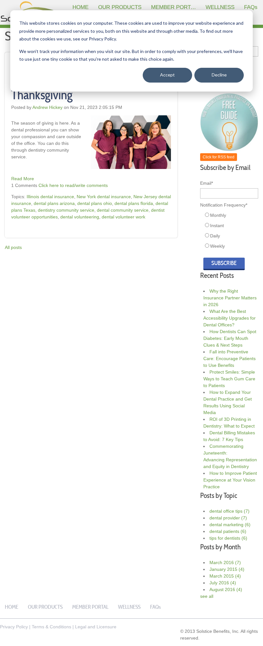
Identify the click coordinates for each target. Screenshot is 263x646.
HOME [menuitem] (80, 7)
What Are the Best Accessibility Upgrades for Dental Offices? (229, 318)
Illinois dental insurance (50, 196)
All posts (13, 247)
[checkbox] (229, 231)
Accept (167, 74)
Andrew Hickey (47, 107)
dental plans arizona (54, 203)
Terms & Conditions (51, 626)
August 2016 (225, 589)
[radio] (230, 215)
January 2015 (226, 569)
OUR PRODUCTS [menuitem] (119, 7)
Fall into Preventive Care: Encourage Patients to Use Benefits (229, 358)
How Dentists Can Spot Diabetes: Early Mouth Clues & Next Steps (229, 338)
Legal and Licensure (95, 626)
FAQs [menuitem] (251, 7)
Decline (219, 74)
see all (206, 596)
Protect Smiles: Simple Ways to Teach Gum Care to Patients (229, 378)
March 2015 (225, 576)
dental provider (228, 517)
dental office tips (229, 511)
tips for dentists (228, 538)
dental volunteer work (123, 216)
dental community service (122, 210)
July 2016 (222, 582)
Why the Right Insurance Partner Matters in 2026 (230, 297)
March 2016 (225, 562)
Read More (22, 178)
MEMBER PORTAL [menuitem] (174, 7)
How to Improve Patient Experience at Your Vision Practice (230, 480)
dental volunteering (79, 216)
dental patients (227, 531)
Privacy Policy (14, 626)
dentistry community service (66, 210)
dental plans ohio (94, 203)
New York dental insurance (104, 196)
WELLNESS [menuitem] (220, 7)
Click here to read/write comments (73, 185)
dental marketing (229, 524)
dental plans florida (134, 203)
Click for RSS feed (218, 157)
